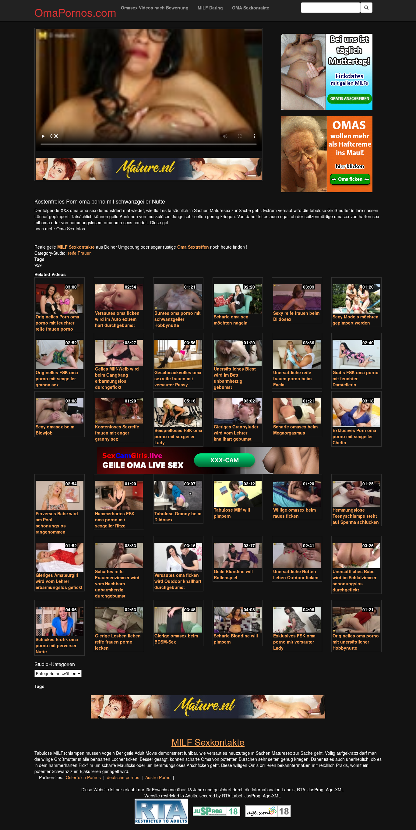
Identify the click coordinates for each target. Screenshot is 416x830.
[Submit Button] (366, 7)
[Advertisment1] (327, 72)
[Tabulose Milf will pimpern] (238, 491)
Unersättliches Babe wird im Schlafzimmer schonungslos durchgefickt (354, 580)
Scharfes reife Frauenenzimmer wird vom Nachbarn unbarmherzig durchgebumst (117, 583)
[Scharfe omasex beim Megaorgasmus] (297, 408)
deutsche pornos (123, 777)
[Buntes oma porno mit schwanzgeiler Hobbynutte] (178, 294)
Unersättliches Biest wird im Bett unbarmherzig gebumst (235, 378)
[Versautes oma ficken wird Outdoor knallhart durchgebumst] (178, 554)
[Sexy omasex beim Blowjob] (59, 408)
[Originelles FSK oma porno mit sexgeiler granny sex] (59, 351)
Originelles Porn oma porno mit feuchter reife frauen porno (57, 323)
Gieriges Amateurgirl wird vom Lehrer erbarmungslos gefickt (59, 581)
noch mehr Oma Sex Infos (59, 228)
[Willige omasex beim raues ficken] (297, 491)
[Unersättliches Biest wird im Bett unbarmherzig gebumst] (238, 350)
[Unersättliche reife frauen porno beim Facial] (297, 351)
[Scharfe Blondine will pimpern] (238, 617)
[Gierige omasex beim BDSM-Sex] (178, 617)
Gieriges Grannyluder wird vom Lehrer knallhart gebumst (236, 433)
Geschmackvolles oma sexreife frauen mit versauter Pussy (177, 378)
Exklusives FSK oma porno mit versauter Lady (294, 642)
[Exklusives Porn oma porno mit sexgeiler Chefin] (356, 409)
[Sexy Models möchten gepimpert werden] (356, 296)
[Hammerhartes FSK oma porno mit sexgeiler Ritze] (119, 492)
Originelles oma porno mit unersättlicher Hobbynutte (356, 642)
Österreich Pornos (83, 777)
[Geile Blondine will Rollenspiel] (238, 553)
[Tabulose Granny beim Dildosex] (178, 492)
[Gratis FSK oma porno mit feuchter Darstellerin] (356, 351)
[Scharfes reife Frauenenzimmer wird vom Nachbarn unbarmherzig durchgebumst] (119, 553)
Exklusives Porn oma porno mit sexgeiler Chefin (354, 436)
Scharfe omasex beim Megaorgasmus (295, 430)
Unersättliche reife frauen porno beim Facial (292, 378)
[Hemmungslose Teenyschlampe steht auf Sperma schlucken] (356, 491)
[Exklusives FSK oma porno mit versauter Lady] (297, 617)
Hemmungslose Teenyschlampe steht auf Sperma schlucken (356, 516)
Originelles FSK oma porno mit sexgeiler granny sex (57, 378)
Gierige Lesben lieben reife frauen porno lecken (118, 642)
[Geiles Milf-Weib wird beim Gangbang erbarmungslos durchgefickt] (119, 350)
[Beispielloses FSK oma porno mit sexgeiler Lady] (178, 409)
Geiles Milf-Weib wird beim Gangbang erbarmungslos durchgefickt (117, 378)
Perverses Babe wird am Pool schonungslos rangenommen (57, 522)
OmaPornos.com (75, 12)
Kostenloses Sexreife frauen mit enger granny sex (117, 433)
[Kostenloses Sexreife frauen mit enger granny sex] (119, 408)
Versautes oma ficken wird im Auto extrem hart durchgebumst (117, 319)
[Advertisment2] (327, 154)
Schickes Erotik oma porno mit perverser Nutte (57, 645)
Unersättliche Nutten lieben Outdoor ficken (296, 574)
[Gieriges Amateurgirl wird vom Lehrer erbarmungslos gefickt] (59, 554)
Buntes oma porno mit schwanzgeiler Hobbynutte (177, 319)
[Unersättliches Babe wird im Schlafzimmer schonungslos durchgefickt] (356, 553)
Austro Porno (158, 777)
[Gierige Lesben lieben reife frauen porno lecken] (119, 617)
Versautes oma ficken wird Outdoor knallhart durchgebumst (177, 581)
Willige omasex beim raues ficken (294, 513)
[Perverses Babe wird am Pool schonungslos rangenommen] (59, 492)
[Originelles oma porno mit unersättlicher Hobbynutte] (356, 617)
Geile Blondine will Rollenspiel (233, 574)
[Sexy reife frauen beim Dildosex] (297, 294)
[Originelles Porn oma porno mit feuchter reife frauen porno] (59, 296)
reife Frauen (80, 253)
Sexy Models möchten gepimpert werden (356, 320)
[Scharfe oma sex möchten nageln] (238, 296)
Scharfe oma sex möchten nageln (231, 320)
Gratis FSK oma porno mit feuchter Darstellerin (356, 378)
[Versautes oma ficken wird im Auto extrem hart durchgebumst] (119, 294)
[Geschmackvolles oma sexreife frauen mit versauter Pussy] (178, 351)
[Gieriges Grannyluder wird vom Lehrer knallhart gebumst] (238, 408)
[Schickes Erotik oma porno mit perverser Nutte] (59, 618)
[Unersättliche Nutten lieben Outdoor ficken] (297, 553)
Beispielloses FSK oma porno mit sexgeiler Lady (178, 436)
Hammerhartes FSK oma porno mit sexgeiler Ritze (115, 519)
